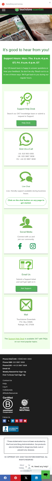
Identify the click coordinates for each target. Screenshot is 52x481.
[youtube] (25, 421)
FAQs (5, 383)
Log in (5, 387)
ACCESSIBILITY (26, 471)
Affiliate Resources (10, 393)
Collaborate (7, 390)
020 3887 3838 (19, 362)
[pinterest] (17, 421)
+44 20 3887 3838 (19, 365)
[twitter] (8, 421)
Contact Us (7, 380)
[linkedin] (12, 421)
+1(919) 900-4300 (24, 359)
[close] (50, 2)
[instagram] (21, 421)
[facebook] (4, 421)
